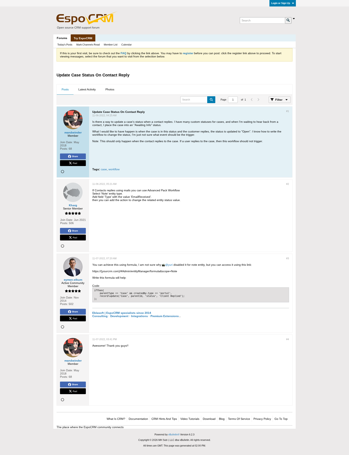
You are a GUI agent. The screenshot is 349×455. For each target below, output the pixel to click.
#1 (287, 111)
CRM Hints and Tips (164, 418)
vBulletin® (174, 434)
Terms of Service (239, 418)
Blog (222, 418)
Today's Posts (64, 44)
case (104, 169)
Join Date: (66, 142)
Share (75, 156)
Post (75, 163)
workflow (114, 169)
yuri (170, 264)
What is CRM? (116, 418)
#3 (287, 258)
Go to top (281, 418)
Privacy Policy (262, 418)
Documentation (138, 418)
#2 (287, 184)
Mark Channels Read (88, 44)
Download (209, 418)
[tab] (65, 89)
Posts (65, 89)
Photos (109, 89)
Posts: (64, 148)
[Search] (288, 20)
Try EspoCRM (83, 38)
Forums (62, 38)
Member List (110, 44)
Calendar (126, 44)
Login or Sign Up (280, 3)
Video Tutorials (189, 418)
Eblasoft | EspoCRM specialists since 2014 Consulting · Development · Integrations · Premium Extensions (135, 314)
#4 (287, 339)
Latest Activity (87, 89)
